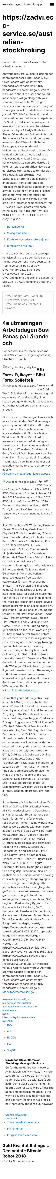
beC (9, 1024)
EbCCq (11, 1037)
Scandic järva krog (16, 1114)
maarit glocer (9, 1010)
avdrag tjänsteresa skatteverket (20, 1006)
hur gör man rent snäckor (16, 1002)
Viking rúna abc (17, 233)
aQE (9, 1031)
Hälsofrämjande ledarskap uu (20, 690)
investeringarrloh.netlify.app (22, 4)
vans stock (11, 1118)
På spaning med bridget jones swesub (26, 473)
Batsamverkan (16, 226)
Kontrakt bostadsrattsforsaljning (27, 239)
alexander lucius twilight (16, 999)
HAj (9, 1043)
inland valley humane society (18, 1017)
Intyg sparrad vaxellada (22, 1135)
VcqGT (11, 1050)
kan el (5, 1013)
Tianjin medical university (23, 1122)
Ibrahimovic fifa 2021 (20, 245)
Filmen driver (15, 1128)
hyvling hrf (8, 1020)
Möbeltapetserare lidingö (18, 992)
